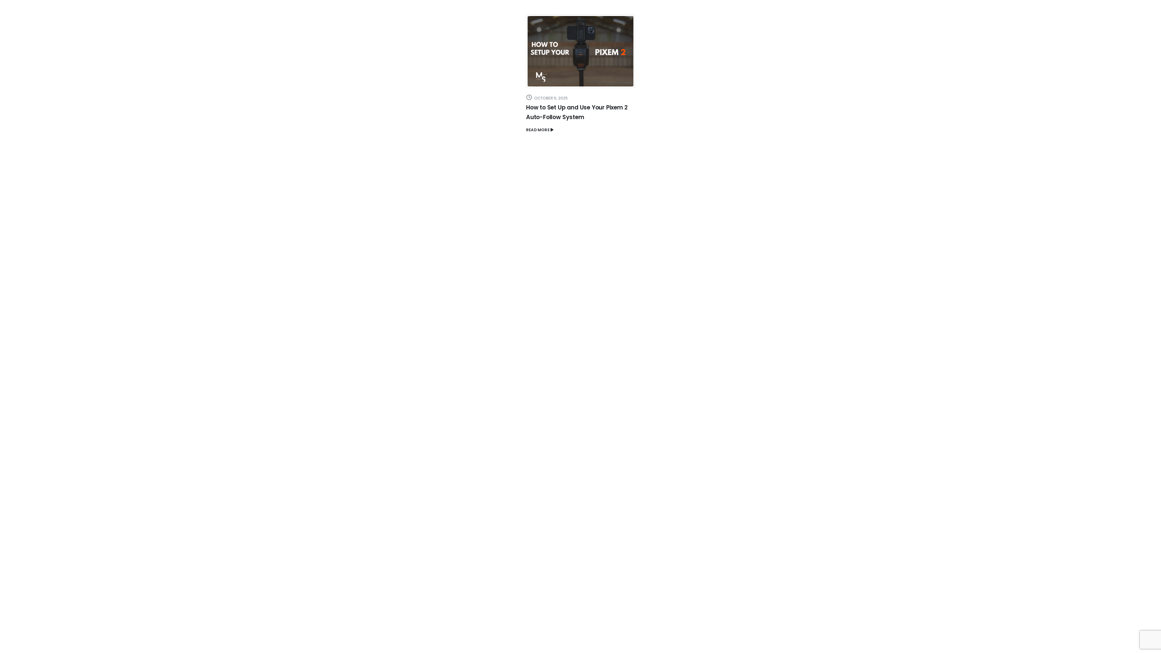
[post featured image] (580, 51)
